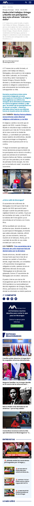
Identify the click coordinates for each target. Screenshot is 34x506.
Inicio (4, 7)
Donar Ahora (17, 326)
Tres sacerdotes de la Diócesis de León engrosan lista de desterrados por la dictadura (17, 248)
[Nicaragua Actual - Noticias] (8, 2)
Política (10, 7)
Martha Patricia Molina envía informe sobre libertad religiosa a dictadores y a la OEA (17, 116)
